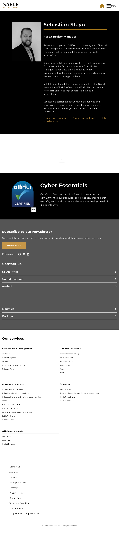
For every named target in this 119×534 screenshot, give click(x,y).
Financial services (70, 348)
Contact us (14, 467)
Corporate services (13, 384)
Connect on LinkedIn (55, 118)
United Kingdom (9, 358)
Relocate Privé (8, 369)
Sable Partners (8, 416)
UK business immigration (13, 389)
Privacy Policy (16, 493)
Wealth (62, 373)
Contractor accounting (69, 354)
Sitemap (13, 487)
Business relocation (10, 408)
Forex (61, 369)
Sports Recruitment (67, 397)
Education (65, 384)
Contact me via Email (83, 118)
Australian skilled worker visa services (17, 412)
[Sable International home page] (10, 5)
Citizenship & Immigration (17, 348)
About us (13, 472)
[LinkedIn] (27, 254)
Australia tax (64, 365)
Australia (6, 354)
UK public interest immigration (15, 393)
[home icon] (102, 5)
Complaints (14, 498)
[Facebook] (23, 254)
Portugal (6, 440)
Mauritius (6, 436)
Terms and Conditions (19, 503)
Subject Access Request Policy (24, 513)
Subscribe (14, 245)
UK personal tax (66, 358)
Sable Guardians (66, 401)
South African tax (66, 361)
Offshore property (13, 431)
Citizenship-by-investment (13, 365)
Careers (13, 477)
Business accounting (11, 405)
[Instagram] (19, 254)
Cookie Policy (16, 508)
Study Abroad (65, 389)
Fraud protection (17, 482)
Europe (5, 361)
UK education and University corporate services (21, 397)
